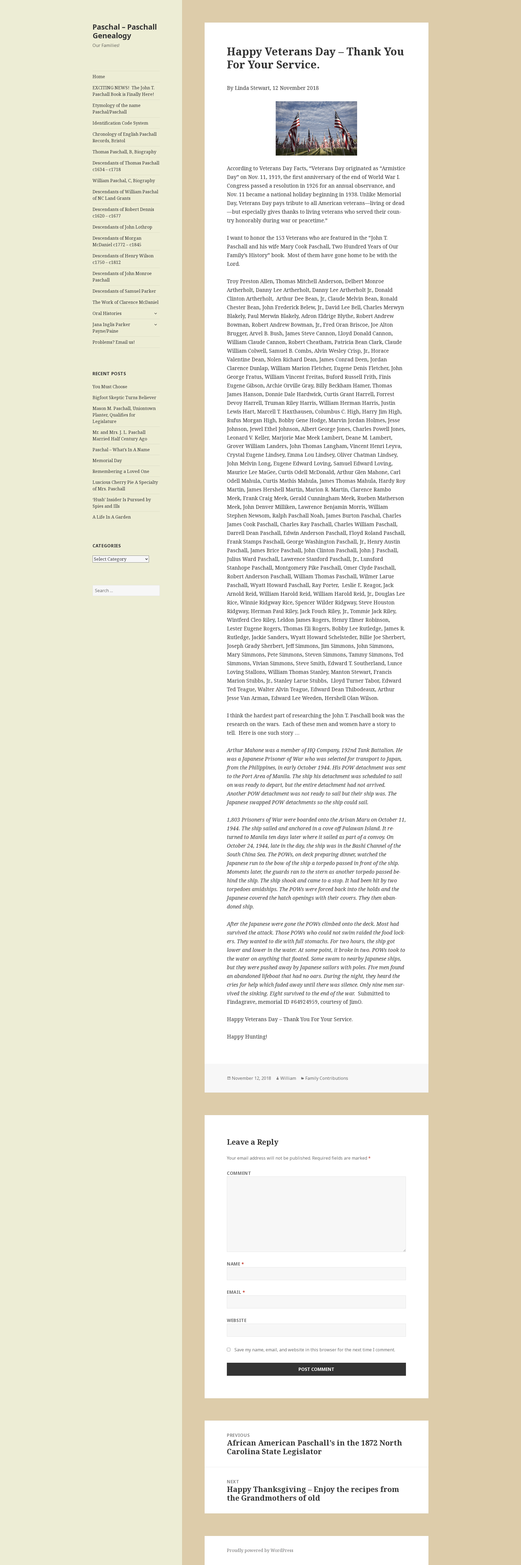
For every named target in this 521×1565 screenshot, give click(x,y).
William (288, 1078)
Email (236, 1292)
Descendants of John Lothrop (122, 227)
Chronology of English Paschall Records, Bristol (125, 137)
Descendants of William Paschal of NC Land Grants (125, 195)
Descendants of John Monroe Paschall (122, 276)
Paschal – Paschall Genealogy (125, 31)
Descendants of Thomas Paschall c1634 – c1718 (126, 166)
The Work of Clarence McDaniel (125, 302)
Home (99, 77)
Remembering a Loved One (121, 471)
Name (235, 1264)
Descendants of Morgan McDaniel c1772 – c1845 (117, 241)
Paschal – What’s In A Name (121, 450)
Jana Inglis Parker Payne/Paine (111, 327)
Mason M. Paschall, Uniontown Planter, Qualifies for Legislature (124, 414)
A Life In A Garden (112, 517)
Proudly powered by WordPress (260, 1550)
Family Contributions (326, 1078)
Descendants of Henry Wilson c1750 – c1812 (123, 259)
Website (236, 1320)
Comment (239, 1173)
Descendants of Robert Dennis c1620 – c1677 (123, 212)
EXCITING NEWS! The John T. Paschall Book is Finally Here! (124, 91)
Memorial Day (107, 460)
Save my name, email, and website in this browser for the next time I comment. (314, 1350)
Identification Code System (120, 123)
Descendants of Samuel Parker (124, 291)
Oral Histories (107, 313)
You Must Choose (110, 387)
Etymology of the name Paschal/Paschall (117, 108)
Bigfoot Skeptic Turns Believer (124, 397)
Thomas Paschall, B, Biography (124, 152)
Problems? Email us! (114, 342)
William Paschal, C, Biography (124, 181)
